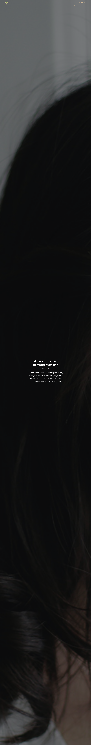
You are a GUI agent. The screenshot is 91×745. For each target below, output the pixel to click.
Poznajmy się (72, 5)
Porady (58, 5)
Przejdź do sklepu (81, 5)
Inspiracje (64, 5)
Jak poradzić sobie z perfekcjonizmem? (45, 362)
